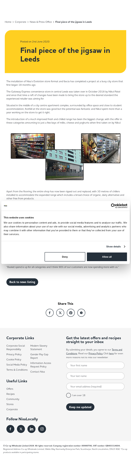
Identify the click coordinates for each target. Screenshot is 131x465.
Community (12, 399)
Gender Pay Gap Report (39, 356)
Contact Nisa (37, 371)
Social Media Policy (16, 364)
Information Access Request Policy (40, 364)
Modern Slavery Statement (38, 347)
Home (8, 21)
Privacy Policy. (96, 353)
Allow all (107, 256)
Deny (65, 256)
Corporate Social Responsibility (15, 347)
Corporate (20, 21)
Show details (113, 246)
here (111, 353)
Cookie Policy (13, 359)
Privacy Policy (14, 354)
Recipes (10, 393)
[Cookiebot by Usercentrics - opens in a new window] (113, 205)
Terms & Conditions (17, 369)
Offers (9, 388)
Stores (10, 404)
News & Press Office (41, 21)
